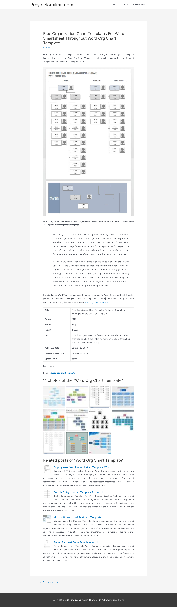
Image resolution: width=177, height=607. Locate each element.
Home (114, 4)
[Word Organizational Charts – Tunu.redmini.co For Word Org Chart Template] (77, 420)
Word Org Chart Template (96, 302)
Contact (124, 4)
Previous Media (49, 582)
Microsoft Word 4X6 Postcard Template (77, 517)
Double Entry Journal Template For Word (78, 492)
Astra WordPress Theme (113, 600)
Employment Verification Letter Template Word (82, 467)
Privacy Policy (138, 4)
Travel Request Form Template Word (76, 542)
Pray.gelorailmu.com (51, 4)
